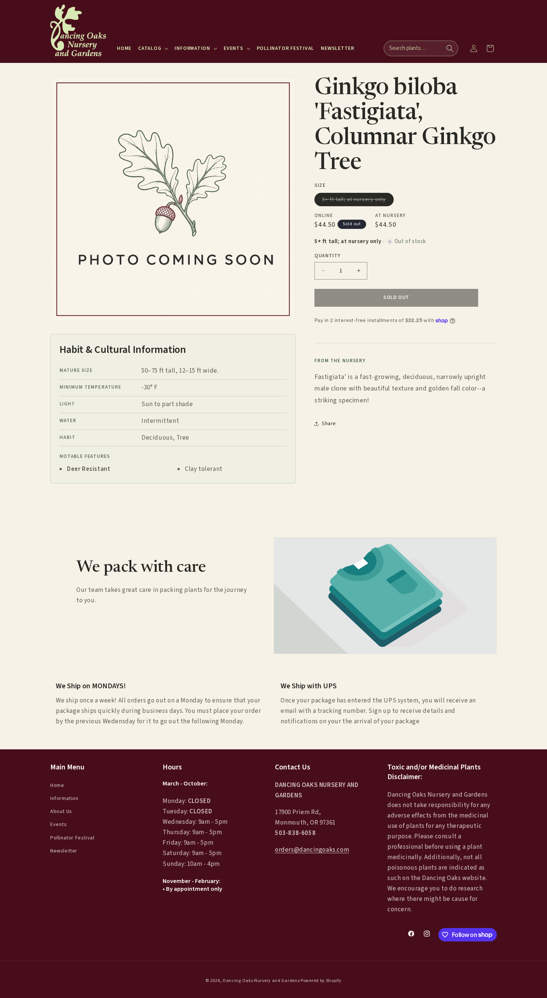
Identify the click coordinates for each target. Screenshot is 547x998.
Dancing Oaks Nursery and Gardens (261, 981)
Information (64, 798)
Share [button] (329, 423)
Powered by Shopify (321, 981)
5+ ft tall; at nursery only (358, 200)
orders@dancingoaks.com (312, 849)
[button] (153, 48)
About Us (61, 811)
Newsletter (63, 850)
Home (57, 785)
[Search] (449, 48)
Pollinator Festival (72, 837)
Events (58, 824)
